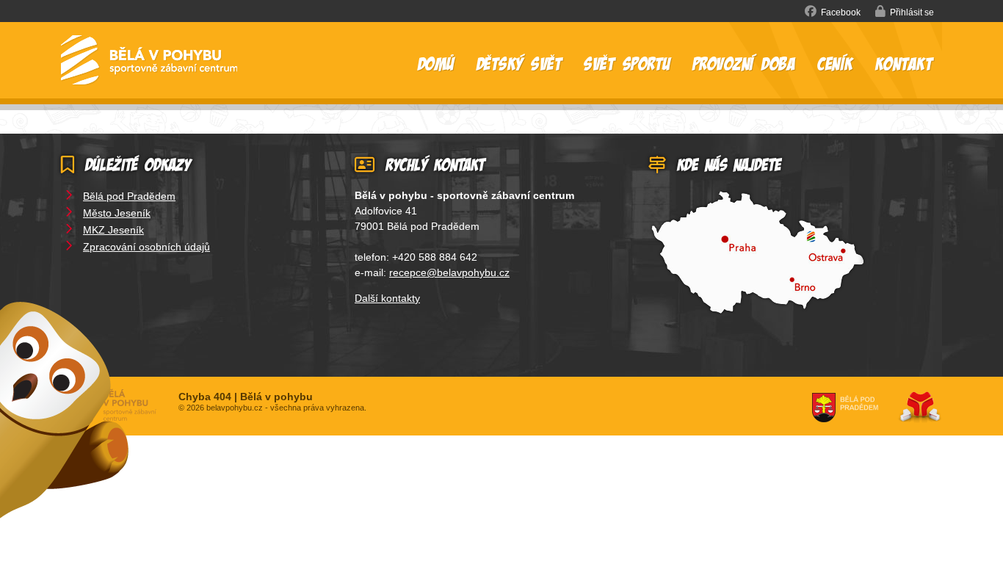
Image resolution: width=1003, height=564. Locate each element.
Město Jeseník (117, 213)
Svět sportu (627, 63)
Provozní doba (744, 63)
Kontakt (904, 63)
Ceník (835, 63)
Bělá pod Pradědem (129, 196)
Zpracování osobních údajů (146, 247)
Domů (149, 60)
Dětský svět (519, 63)
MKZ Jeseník (113, 230)
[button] (904, 11)
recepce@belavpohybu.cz (449, 272)
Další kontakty (387, 298)
